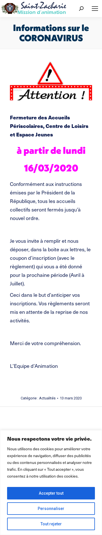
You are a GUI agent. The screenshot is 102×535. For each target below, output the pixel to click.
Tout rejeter (51, 524)
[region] (51, 482)
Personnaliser (51, 508)
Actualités (47, 398)
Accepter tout (51, 493)
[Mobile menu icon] (95, 8)
